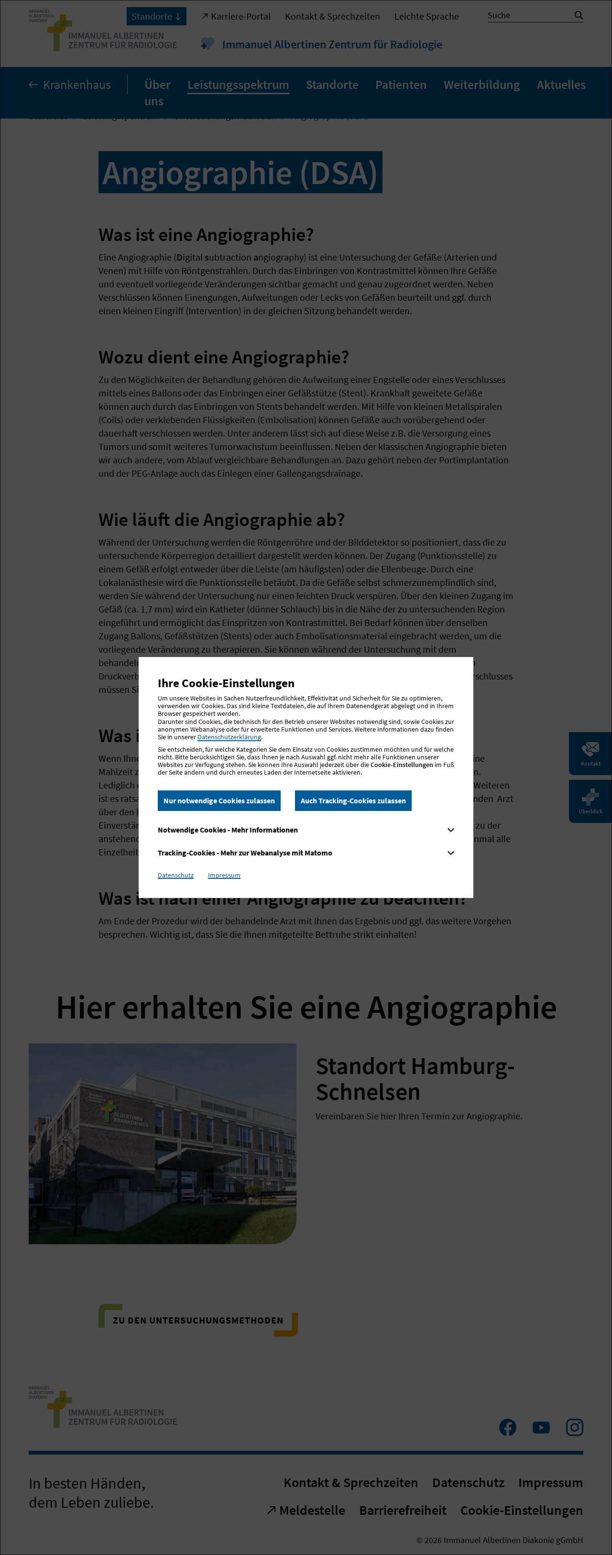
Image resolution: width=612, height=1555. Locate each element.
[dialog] (306, 777)
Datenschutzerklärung (229, 737)
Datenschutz (176, 875)
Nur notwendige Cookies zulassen (219, 800)
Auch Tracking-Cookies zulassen (353, 800)
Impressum (224, 875)
